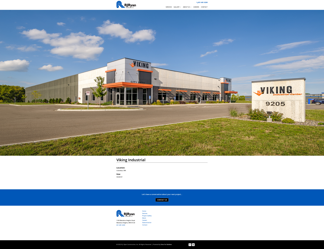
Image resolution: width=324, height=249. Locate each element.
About (144, 218)
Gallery (176, 7)
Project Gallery (147, 216)
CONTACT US (162, 200)
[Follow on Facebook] (190, 244)
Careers (196, 7)
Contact (204, 7)
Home (144, 211)
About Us (186, 7)
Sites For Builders (166, 244)
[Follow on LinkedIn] (193, 244)
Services (169, 7)
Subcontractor (146, 222)
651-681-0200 (203, 2)
